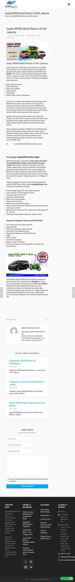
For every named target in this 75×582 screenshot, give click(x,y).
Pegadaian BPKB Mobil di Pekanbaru (28, 524)
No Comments (11, 319)
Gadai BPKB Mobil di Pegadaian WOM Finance (28, 541)
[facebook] (25, 561)
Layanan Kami (45, 519)
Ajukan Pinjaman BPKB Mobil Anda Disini (27, 306)
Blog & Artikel (31, 36)
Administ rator (20, 36)
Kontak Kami (44, 515)
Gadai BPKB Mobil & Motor (45, 511)
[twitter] (31, 561)
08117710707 (65, 554)
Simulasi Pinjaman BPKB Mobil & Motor (45, 525)
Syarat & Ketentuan (43, 532)
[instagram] (25, 567)
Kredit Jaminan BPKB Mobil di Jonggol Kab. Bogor (28, 515)
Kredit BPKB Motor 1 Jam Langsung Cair (28, 532)
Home (7, 16)
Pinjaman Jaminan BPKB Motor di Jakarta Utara (28, 551)
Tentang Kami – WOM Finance (46, 538)
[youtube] (31, 567)
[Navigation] (69, 4)
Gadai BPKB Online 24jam (28, 157)
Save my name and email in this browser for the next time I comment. (28, 480)
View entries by (31, 340)
